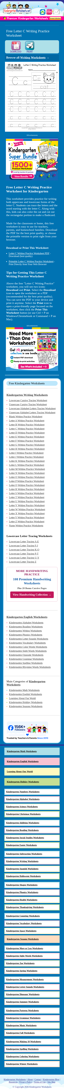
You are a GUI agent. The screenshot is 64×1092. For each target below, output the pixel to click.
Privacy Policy (25, 1082)
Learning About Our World (22, 698)
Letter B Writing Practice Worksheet (26, 424)
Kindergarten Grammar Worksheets (26, 659)
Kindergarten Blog (51, 1079)
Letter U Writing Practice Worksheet (27, 501)
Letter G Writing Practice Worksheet (27, 445)
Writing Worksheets (33, 57)
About (30, 1079)
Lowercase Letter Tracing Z (22, 561)
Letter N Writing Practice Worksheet (27, 473)
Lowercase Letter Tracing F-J (23, 545)
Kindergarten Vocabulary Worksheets (27, 643)
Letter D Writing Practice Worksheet (27, 432)
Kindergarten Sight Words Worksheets (28, 651)
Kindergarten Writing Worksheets (27, 394)
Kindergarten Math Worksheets (24, 690)
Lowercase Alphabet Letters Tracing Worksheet (32, 408)
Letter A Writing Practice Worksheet (26, 420)
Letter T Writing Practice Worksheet (26, 497)
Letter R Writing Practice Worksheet (26, 489)
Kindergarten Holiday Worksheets (25, 702)
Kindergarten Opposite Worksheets (26, 655)
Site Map (51, 1082)
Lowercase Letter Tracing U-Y (24, 557)
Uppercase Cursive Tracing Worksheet (28, 404)
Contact (37, 1079)
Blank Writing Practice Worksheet (25, 416)
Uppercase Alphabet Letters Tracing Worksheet (32, 412)
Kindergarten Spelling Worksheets (26, 663)
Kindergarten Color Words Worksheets (28, 647)
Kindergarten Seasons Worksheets (25, 706)
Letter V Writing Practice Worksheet (27, 505)
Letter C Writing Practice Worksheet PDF (29, 253)
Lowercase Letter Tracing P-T (24, 553)
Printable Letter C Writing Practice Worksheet (31, 261)
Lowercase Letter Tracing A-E (24, 541)
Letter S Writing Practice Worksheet (26, 493)
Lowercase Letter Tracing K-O (24, 549)
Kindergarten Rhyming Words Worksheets (30, 667)
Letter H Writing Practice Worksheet (27, 449)
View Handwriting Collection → (32, 594)
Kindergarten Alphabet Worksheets (26, 622)
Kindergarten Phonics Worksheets (25, 634)
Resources (13, 1082)
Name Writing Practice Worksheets (26, 525)
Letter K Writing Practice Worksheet (27, 461)
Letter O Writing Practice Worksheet (27, 477)
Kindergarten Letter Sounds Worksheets (28, 638)
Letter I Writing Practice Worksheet (26, 453)
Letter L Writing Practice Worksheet (26, 465)
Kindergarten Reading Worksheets (26, 626)
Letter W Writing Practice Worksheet (27, 509)
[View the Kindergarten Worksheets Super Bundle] (32, 158)
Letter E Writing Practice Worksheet (26, 436)
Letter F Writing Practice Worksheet (26, 440)
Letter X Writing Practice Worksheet (27, 513)
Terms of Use (40, 1082)
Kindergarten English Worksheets (27, 617)
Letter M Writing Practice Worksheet (27, 469)
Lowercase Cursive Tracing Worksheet (28, 400)
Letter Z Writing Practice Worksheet (26, 521)
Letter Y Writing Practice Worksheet (26, 517)
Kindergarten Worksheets (15, 1079)
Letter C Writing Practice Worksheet (26, 428)
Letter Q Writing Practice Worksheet (27, 485)
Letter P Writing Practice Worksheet (26, 481)
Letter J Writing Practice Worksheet (26, 457)
